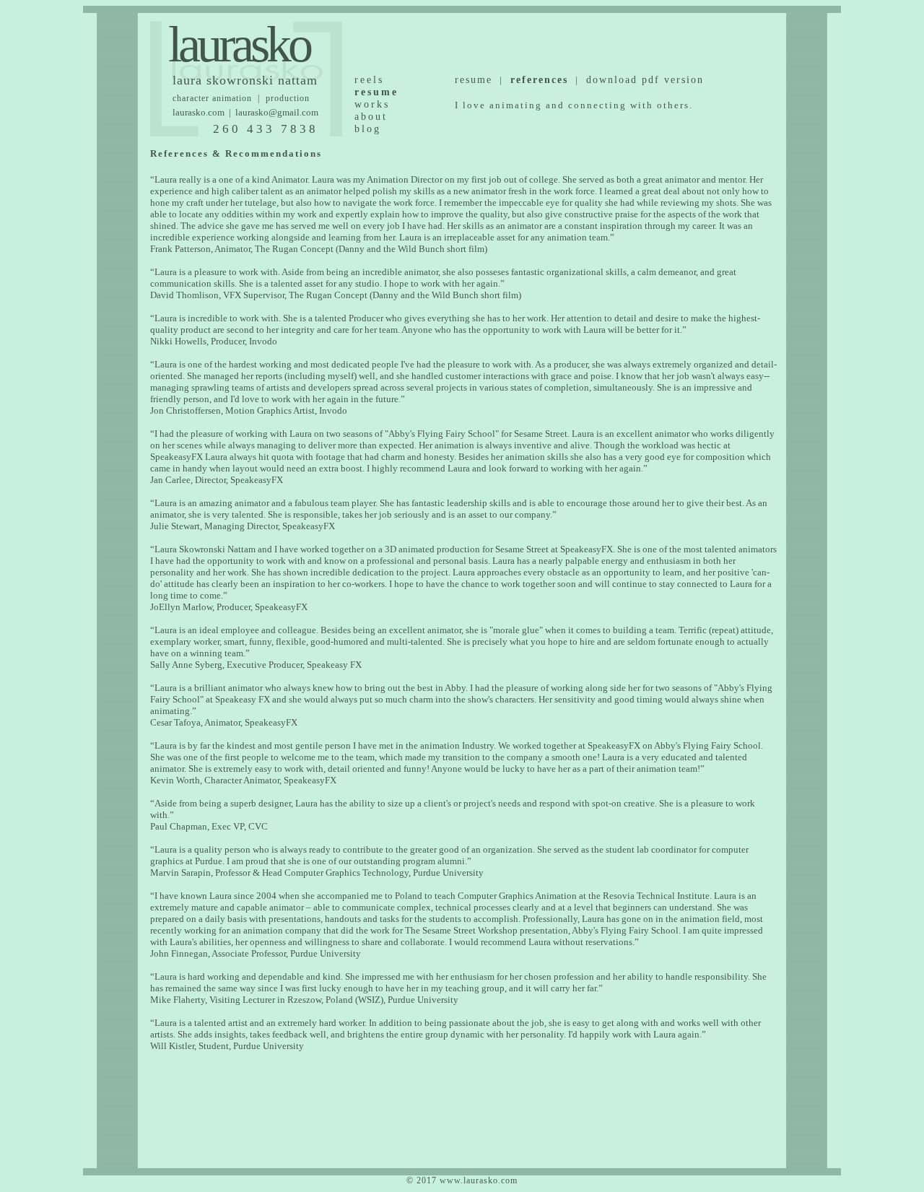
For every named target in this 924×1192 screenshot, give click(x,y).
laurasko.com (199, 112)
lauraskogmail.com (276, 112)
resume (473, 79)
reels (369, 79)
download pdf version (645, 79)
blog (367, 128)
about (371, 116)
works (372, 104)
